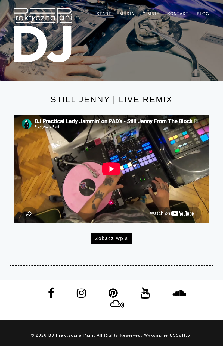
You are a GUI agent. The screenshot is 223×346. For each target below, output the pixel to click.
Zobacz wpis (111, 238)
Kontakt (178, 13)
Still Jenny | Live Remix (112, 99)
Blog (203, 13)
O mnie (151, 13)
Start (104, 13)
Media (127, 13)
